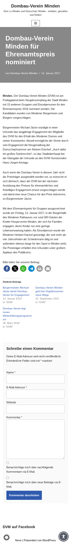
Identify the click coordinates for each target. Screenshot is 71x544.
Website (11, 402)
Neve (18, 540)
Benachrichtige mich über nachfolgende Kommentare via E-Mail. (29, 469)
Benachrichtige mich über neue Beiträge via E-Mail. (33, 484)
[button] (7, 268)
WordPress (49, 540)
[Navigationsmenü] (35, 23)
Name (10, 372)
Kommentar (14, 417)
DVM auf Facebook (19, 527)
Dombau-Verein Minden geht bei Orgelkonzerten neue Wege (49, 291)
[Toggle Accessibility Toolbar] (63, 536)
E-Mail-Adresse (16, 387)
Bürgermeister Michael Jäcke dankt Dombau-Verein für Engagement (16, 291)
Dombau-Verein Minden (24, 73)
